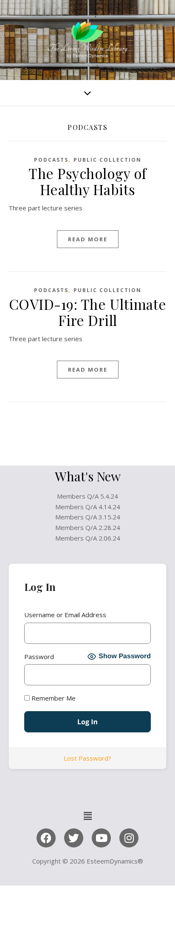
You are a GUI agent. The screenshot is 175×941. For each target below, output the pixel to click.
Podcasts (51, 159)
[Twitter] (73, 837)
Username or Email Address (65, 614)
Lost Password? (87, 758)
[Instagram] (128, 837)
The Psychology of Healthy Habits (87, 181)
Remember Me (53, 698)
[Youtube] (101, 837)
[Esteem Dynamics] (87, 40)
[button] (87, 816)
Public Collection (107, 159)
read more (87, 239)
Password (39, 656)
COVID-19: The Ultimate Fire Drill (88, 312)
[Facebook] (46, 837)
